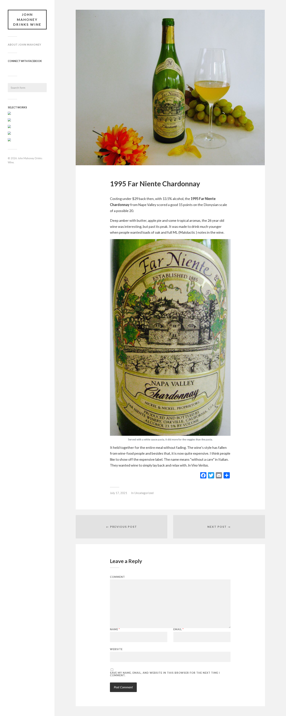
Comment (117, 577)
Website (116, 649)
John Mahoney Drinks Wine (27, 19)
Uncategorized (144, 493)
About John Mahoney (24, 44)
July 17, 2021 (118, 493)
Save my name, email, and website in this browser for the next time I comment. (165, 674)
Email (178, 629)
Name (115, 629)
